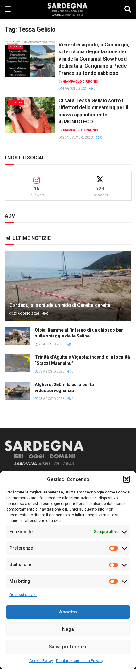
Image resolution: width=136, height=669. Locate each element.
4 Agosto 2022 (74, 88)
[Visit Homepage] (67, 9)
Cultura (16, 102)
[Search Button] (127, 9)
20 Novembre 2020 (77, 137)
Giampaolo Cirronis (80, 81)
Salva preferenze (68, 646)
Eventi (15, 46)
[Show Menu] (8, 9)
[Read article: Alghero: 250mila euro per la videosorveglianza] (17, 391)
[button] (126, 479)
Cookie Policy (41, 661)
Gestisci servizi (23, 595)
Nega (68, 629)
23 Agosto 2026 (26, 313)
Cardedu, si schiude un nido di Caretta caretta (59, 305)
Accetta (68, 612)
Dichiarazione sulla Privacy (79, 661)
